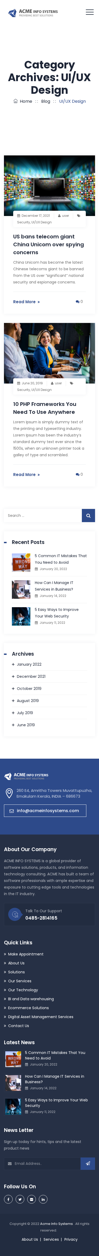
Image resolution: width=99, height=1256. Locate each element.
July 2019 (25, 712)
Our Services (19, 981)
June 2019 (26, 725)
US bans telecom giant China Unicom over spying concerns (48, 244)
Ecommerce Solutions (28, 1007)
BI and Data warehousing (31, 999)
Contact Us (18, 1025)
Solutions (16, 972)
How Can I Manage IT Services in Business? (54, 586)
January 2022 (29, 664)
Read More (24, 302)
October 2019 (29, 688)
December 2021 (31, 676)
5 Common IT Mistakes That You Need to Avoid (61, 559)
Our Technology (23, 990)
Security (23, 222)
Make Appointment (26, 954)
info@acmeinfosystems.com (48, 811)
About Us (16, 963)
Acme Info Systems (57, 1223)
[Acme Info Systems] (33, 12)
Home (25, 101)
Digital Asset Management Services (40, 1016)
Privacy (71, 1239)
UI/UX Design (41, 222)
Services (51, 1239)
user (65, 215)
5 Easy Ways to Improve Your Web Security (57, 613)
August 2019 (28, 700)
